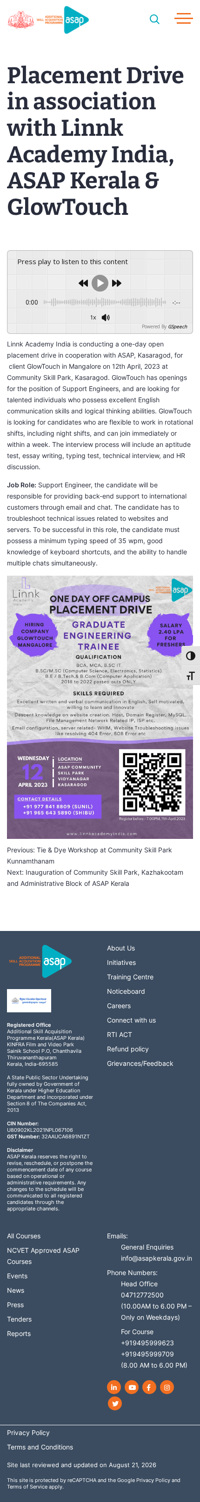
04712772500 (142, 1295)
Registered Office (29, 1025)
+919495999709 (147, 1354)
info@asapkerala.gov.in (156, 1258)
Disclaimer (20, 1150)
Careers (119, 1006)
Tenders (19, 1319)
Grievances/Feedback (140, 1063)
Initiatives (121, 962)
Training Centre (130, 977)
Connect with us (131, 1020)
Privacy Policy (153, 1480)
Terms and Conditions (40, 1447)
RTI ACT (119, 1034)
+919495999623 (147, 1343)
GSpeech (177, 326)
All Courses (23, 1236)
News (15, 1290)
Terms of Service (27, 1486)
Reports (19, 1333)
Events (17, 1276)
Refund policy (128, 1049)
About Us (121, 948)
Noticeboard (126, 991)
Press (15, 1305)
